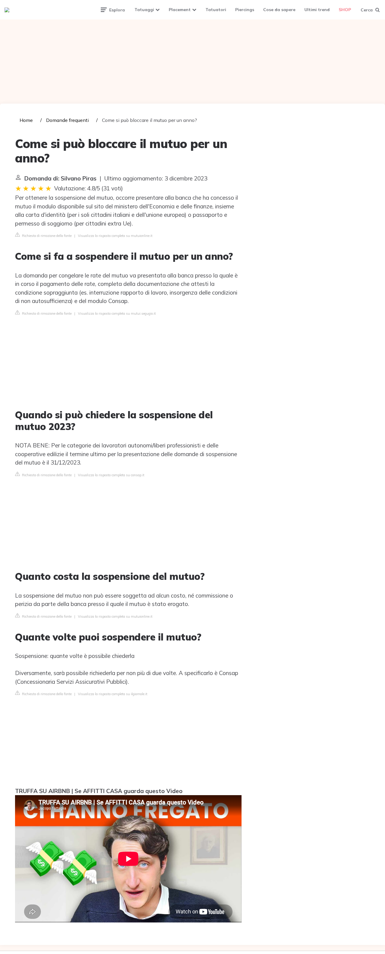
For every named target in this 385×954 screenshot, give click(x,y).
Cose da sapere (279, 9)
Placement (180, 9)
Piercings (244, 9)
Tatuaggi (144, 9)
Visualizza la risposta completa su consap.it (111, 475)
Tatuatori (215, 9)
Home (26, 120)
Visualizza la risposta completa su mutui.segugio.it (117, 313)
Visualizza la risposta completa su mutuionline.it (115, 236)
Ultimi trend (317, 9)
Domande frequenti (67, 120)
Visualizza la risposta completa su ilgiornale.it (112, 694)
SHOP (345, 9)
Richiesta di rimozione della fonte (46, 236)
